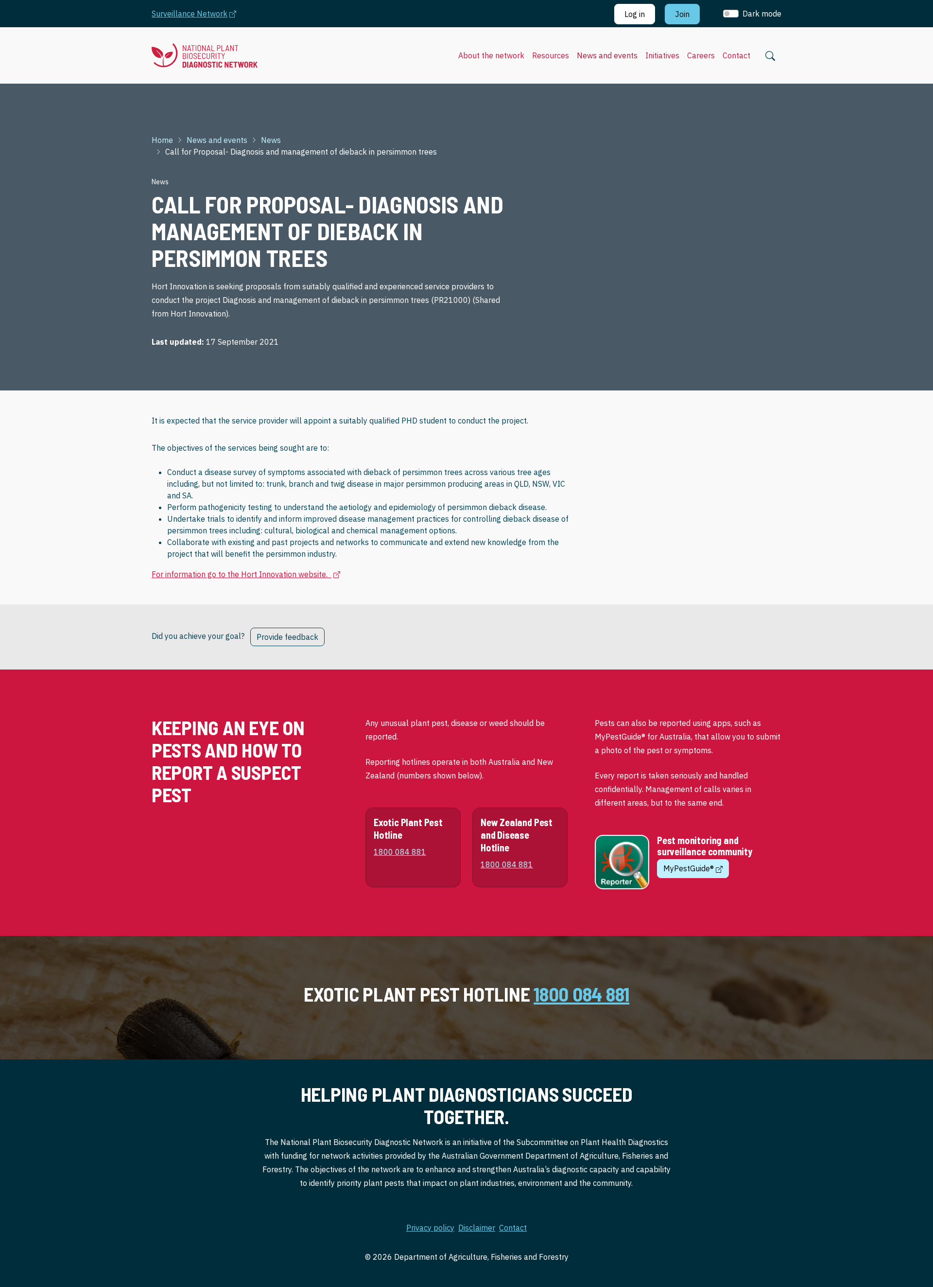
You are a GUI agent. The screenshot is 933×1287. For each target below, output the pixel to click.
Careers (701, 55)
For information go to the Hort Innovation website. (246, 574)
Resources (550, 55)
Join (682, 14)
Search (770, 56)
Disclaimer (476, 1228)
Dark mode (762, 13)
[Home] (205, 55)
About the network (491, 55)
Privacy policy (430, 1228)
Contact (736, 55)
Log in (634, 14)
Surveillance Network (199, 13)
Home (162, 140)
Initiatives (662, 55)
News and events (607, 55)
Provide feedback (287, 637)
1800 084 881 (581, 993)
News (271, 140)
